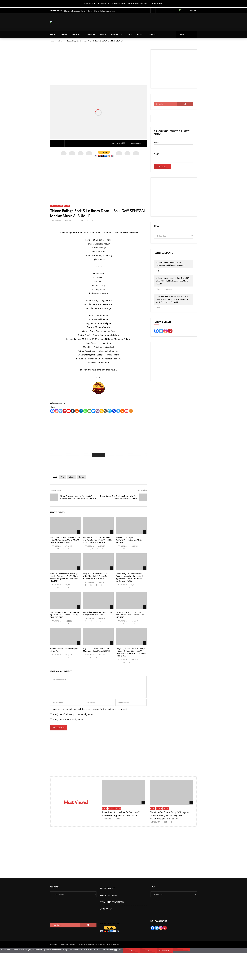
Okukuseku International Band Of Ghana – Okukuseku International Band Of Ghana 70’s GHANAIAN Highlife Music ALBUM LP (90, 11)
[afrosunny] (55, 22)
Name (156, 142)
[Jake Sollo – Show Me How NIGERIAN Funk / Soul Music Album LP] (98, 600)
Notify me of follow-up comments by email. (73, 714)
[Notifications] (173, 10)
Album (60, 41)
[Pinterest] (65, 411)
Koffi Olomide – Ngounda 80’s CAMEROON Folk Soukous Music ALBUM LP (129, 539)
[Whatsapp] (85, 411)
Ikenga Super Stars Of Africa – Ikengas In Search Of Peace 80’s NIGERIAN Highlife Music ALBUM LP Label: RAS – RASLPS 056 (130, 652)
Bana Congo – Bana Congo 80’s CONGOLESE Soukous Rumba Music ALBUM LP (130, 614)
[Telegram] (118, 411)
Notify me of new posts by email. (68, 719)
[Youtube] (158, 10)
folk (62, 477)
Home (52, 34)
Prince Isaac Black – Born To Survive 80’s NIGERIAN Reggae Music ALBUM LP (121, 814)
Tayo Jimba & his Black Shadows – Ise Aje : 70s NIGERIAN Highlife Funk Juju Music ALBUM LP (64, 614)
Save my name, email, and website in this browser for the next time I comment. (89, 709)
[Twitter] (153, 10)
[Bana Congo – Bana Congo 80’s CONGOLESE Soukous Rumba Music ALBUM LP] (131, 600)
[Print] (122, 411)
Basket (140, 34)
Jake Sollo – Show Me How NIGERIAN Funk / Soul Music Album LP (97, 613)
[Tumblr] (73, 411)
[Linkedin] (81, 411)
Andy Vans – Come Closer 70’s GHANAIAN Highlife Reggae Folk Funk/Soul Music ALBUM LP (95, 576)
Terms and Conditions (112, 902)
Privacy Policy (107, 888)
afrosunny (56, 220)
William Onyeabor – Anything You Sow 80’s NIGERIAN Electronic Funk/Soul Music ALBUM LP (78, 497)
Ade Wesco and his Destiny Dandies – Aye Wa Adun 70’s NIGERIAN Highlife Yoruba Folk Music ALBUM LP (97, 539)
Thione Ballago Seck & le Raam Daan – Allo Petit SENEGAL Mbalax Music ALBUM (118, 497)
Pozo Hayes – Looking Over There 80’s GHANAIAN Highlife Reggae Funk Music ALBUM (172, 281)
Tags (156, 226)
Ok (131, 950)
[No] (181, 949)
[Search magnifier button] (185, 104)
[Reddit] (77, 411)
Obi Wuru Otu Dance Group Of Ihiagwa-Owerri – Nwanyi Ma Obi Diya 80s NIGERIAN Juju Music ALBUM (169, 815)
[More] (131, 411)
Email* (156, 154)
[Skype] (110, 411)
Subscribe (157, 3)
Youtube (193, 11)
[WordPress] (106, 411)
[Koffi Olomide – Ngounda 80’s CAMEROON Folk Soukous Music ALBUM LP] (131, 525)
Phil (157, 271)
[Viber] (97, 411)
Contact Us (116, 34)
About (103, 34)
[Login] (183, 10)
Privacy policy (165, 950)
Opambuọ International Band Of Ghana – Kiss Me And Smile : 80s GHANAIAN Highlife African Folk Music (65, 539)
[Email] (89, 411)
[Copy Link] (102, 411)
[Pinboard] (114, 411)
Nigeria (118, 808)
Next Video (142, 490)
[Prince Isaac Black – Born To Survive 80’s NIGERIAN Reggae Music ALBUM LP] (123, 792)
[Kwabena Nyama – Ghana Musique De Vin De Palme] (65, 636)
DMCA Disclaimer (108, 895)
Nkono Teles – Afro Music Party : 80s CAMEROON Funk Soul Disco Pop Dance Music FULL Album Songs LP (172, 299)
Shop (129, 34)
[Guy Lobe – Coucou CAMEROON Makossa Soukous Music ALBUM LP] (98, 636)
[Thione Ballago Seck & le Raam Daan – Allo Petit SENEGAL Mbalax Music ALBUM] (143, 497)
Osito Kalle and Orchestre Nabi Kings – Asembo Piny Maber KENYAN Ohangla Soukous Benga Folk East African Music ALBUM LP (65, 577)
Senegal (66, 206)
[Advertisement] (150, 22)
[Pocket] (126, 411)
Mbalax (71, 477)
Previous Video (55, 490)
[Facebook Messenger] (93, 411)
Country (76, 34)
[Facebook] (147, 10)
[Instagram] (163, 10)
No (148, 950)
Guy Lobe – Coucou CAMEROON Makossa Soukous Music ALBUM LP (96, 649)
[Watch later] (168, 10)
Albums (63, 34)
